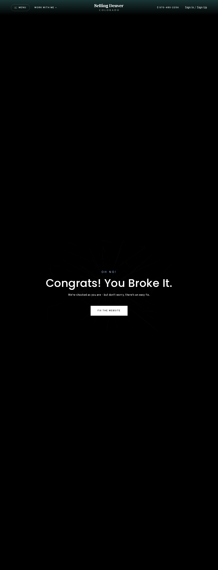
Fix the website (109, 310)
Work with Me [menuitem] (44, 7)
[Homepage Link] (109, 7)
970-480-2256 (169, 7)
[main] (109, 285)
